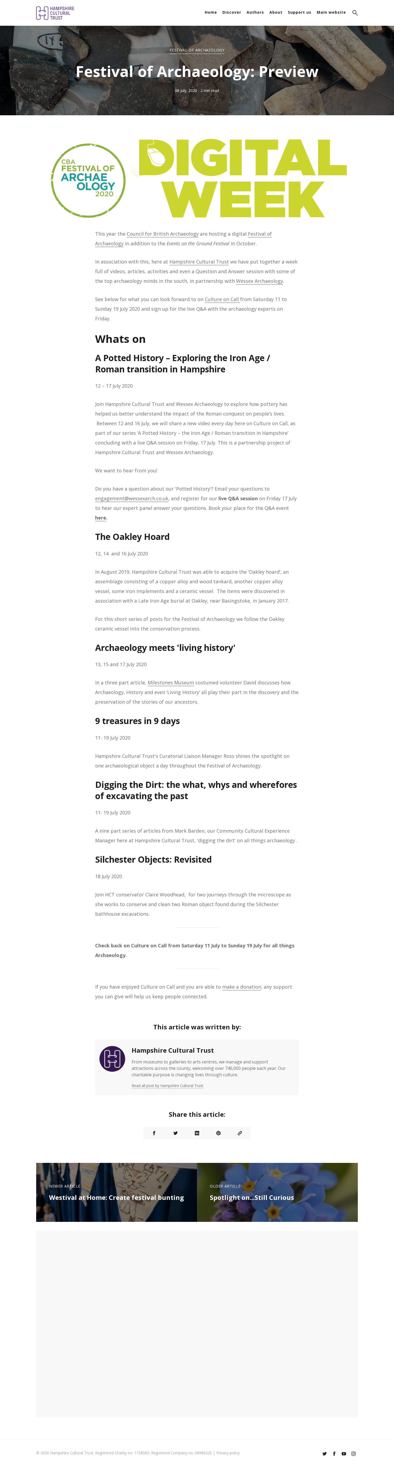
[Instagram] (353, 1454)
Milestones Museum (171, 682)
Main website (331, 12)
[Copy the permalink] (240, 1133)
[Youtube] (344, 1454)
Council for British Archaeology (163, 234)
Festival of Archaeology (197, 50)
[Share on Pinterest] (218, 1133)
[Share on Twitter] (175, 1133)
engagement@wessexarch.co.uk (131, 498)
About (276, 12)
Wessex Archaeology (259, 281)
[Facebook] (334, 1454)
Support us (299, 12)
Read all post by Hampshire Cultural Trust (167, 1085)
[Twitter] (324, 1454)
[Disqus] (197, 1323)
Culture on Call (222, 299)
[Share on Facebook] (154, 1133)
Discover (231, 12)
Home (211, 12)
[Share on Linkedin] (197, 1133)
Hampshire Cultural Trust (199, 261)
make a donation (241, 987)
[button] (355, 13)
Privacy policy (228, 1452)
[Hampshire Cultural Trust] (112, 1067)
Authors (255, 12)
